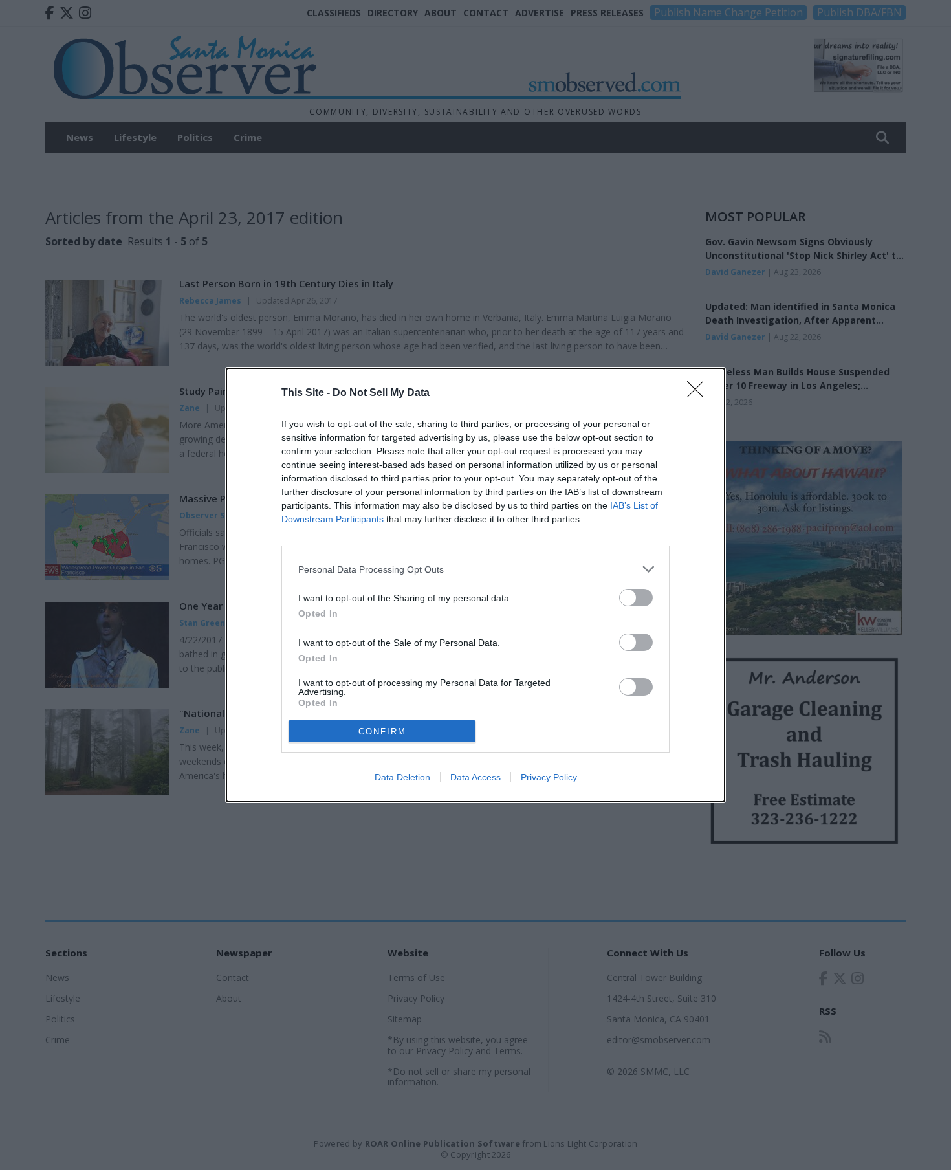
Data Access (475, 777)
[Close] (699, 393)
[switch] (636, 597)
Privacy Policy (549, 777)
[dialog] (475, 585)
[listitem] (475, 569)
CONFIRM (382, 731)
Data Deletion (402, 777)
